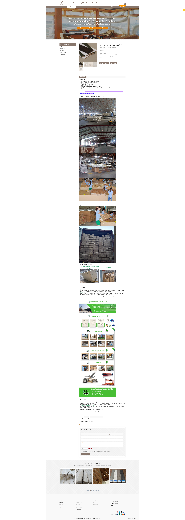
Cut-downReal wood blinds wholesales (94, 91)
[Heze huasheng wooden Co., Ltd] (61, 2)
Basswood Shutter (63, 48)
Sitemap (129, 518)
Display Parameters (104, 63)
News (102, 6)
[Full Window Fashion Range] (121, 514)
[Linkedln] (119, 512)
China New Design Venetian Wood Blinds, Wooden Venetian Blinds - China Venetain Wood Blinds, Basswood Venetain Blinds (103, 486)
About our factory (62, 58)
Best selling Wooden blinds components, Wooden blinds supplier (120, 486)
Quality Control (61, 502)
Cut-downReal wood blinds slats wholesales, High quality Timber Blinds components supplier (98, 434)
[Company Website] (118, 514)
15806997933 (110, 1)
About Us (93, 6)
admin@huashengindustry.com (120, 1)
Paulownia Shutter (63, 46)
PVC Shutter (62, 50)
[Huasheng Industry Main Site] (124, 514)
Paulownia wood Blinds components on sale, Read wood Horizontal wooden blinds (69, 486)
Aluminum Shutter (63, 52)
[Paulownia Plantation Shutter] (92, 23)
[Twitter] (121, 512)
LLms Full (135, 518)
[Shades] (119, 514)
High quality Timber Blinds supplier (112, 91)
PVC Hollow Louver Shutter (64, 56)
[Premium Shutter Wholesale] (123, 514)
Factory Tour (61, 500)
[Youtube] (117, 512)
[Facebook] (123, 512)
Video (60, 507)
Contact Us (110, 6)
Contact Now (113, 63)
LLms (132, 518)
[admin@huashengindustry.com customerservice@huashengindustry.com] (79, 424)
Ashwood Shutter (62, 54)
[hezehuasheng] (81, 424)
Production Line (82, 6)
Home (63, 6)
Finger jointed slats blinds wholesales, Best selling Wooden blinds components (86, 486)
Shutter (71, 6)
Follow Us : (114, 512)
